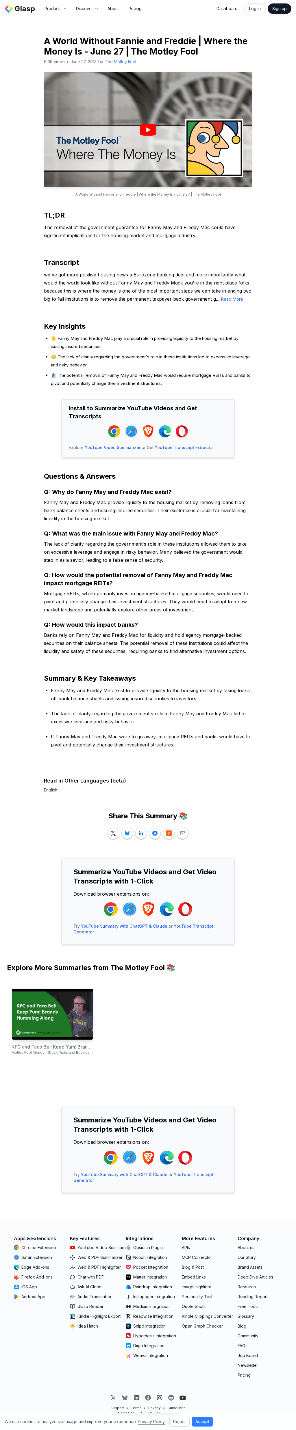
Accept (202, 1421)
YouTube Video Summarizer (112, 447)
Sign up (279, 8)
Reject (179, 1421)
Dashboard (227, 8)
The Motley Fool (120, 61)
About (113, 8)
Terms (136, 1408)
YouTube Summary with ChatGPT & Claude (124, 926)
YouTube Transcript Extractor (184, 447)
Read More (232, 299)
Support (117, 1408)
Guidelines (176, 1408)
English (50, 789)
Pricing (135, 8)
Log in (255, 8)
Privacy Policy (151, 1421)
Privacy (154, 1408)
